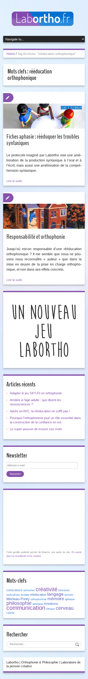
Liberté (10, 613)
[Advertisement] (38, 520)
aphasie (70, 599)
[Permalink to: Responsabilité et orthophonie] (44, 216)
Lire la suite (14, 181)
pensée (69, 594)
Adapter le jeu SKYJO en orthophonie (36, 393)
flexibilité (25, 595)
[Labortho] (44, 19)
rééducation (38, 594)
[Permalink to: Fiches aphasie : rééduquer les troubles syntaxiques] (44, 116)
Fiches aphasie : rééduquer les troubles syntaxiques (42, 139)
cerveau (65, 608)
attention (37, 604)
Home (10, 54)
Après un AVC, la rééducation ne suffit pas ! (40, 411)
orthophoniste (39, 599)
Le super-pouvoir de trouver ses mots (36, 429)
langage (55, 594)
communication (25, 608)
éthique (50, 608)
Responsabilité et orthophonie (35, 236)
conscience (14, 590)
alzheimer (29, 590)
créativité (46, 589)
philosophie (19, 603)
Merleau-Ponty (18, 599)
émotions (51, 604)
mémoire (55, 598)
